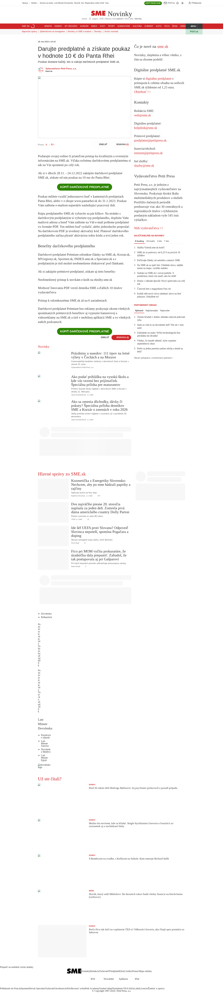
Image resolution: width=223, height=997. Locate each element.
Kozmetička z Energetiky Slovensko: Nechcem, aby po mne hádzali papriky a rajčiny (100, 484)
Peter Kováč (75, 566)
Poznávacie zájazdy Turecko (39, 685)
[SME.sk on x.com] (108, 985)
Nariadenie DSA (120, 988)
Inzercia (63, 988)
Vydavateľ (104, 971)
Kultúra (137, 26)
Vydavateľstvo (52, 988)
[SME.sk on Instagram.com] (111, 985)
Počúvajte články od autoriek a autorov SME (158, 260)
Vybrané (139, 310)
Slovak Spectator (37, 988)
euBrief (149, 26)
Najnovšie (165, 310)
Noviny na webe (46, 3)
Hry (82, 3)
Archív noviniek (111, 31)
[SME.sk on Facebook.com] (104, 985)
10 (88, 519)
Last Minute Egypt (44, 757)
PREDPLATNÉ (153, 3)
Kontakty (85, 971)
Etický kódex (125, 971)
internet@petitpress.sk (148, 153)
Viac (107, 3)
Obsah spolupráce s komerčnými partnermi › (153, 358)
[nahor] (154, 971)
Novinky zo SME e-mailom (79, 31)
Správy (25, 3)
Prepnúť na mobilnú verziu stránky (16, 967)
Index (94, 26)
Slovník (77, 3)
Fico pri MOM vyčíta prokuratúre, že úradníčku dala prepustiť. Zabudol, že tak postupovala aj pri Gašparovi (99, 555)
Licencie (144, 988)
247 (98, 496)
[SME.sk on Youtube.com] (115, 985)
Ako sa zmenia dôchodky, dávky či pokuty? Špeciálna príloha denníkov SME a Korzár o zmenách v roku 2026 (99, 405)
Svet (102, 26)
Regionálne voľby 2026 (94, 3)
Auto (158, 26)
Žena (174, 26)
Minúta (48, 26)
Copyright (99, 991)
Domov (58, 26)
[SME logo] (98, 11)
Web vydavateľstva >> (148, 228)
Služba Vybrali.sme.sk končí (150, 247)
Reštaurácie (46, 617)
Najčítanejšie (152, 310)
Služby (34, 3)
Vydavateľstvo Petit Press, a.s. (61, 68)
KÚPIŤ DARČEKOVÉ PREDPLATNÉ (84, 187)
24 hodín (150, 241)
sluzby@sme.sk (144, 165)
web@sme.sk (142, 115)
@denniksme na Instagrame (52, 31)
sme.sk (162, 46)
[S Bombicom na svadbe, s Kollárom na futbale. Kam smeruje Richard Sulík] (62, 870)
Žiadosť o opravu (156, 988)
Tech (166, 26)
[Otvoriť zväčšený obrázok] (84, 107)
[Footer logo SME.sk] (74, 971)
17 (84, 543)
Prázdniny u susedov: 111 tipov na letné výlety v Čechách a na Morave (100, 355)
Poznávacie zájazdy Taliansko (39, 639)
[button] (192, 26)
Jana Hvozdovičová (78, 395)
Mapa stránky (145, 971)
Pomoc (135, 971)
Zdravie (184, 26)
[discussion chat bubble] (97, 367)
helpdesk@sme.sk (145, 128)
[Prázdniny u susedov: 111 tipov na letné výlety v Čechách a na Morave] (53, 361)
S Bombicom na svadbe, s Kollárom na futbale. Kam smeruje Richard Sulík (129, 858)
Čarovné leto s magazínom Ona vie (154, 288)
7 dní (166, 241)
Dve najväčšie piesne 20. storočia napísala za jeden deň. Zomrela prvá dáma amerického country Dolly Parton (100, 508)
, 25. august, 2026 (93, 19)
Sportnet (25, 988)
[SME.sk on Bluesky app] (118, 985)
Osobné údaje (105, 988)
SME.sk (26, 26)
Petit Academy (92, 988)
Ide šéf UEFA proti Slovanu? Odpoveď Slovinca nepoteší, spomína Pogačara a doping (99, 532)
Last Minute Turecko (45, 743)
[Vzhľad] (183, 3)
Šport (111, 26)
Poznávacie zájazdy (46, 736)
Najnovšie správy (29, 31)
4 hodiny (139, 241)
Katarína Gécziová (78, 496)
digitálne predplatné (158, 78)
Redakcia (94, 971)
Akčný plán (134, 988)
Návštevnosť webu (76, 988)
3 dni (159, 241)
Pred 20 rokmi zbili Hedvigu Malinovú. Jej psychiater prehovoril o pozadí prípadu (133, 788)
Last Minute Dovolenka (63, 3)
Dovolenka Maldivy (46, 750)
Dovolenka (46, 613)
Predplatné (114, 971)
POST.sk (194, 31)
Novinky (120, 13)
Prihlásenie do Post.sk (10, 988)
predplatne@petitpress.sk (150, 140)
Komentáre (124, 26)
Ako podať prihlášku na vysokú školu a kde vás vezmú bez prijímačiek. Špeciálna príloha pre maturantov (100, 381)
